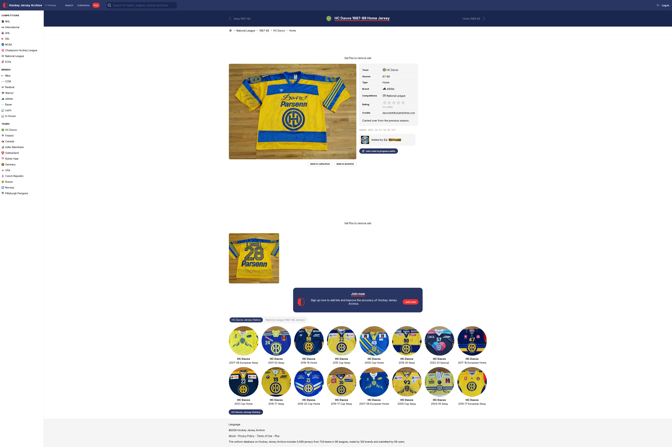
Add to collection (320, 163)
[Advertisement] (358, 46)
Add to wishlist (345, 163)
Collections (83, 5)
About (232, 435)
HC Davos (279, 30)
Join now (410, 302)
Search (69, 5)
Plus (96, 5)
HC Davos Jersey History (245, 412)
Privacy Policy (246, 435)
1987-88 (264, 30)
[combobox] (144, 5)
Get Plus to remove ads (357, 57)
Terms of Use (264, 435)
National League (245, 30)
